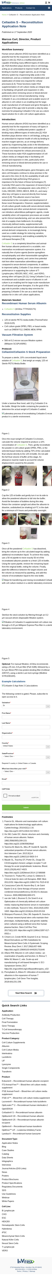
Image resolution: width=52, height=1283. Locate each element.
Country (5, 743)
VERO (5, 1251)
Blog (4, 1147)
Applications (6, 8)
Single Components (11, 1068)
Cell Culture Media (10, 1050)
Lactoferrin (6, 1057)
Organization (7, 733)
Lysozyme (6, 1064)
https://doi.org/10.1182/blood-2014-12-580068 (24, 873)
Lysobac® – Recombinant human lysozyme (21, 1134)
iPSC (4, 1232)
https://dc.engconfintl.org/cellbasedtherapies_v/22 (26, 969)
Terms (19, 1271)
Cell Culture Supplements (13, 1042)
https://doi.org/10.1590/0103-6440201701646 (24, 950)
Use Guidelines (9, 1194)
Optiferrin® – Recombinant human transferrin (22, 1126)
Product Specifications (12, 1183)
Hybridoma (7, 1229)
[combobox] (26, 706)
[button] (49, 8)
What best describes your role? (14, 769)
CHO (4, 1214)
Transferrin (6, 1072)
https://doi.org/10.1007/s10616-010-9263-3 (21, 831)
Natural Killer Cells (10, 1240)
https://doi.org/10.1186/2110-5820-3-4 (21, 857)
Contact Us (30, 8)
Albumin (5, 1046)
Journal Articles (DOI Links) (14, 1168)
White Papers (8, 1201)
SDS (4, 1190)
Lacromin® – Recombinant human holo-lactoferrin (24, 1102)
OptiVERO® (7, 1109)
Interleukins (7, 1053)
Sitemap (32, 1271)
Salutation (6, 703)
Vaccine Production (10, 1033)
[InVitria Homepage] (6, 2)
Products (18, 8)
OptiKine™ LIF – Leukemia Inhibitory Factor (21, 1130)
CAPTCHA (6, 789)
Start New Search (23, 993)
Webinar (5, 1198)
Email (4, 779)
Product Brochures (10, 1179)
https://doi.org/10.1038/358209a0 (19, 844)
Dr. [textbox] (4, 705)
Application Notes (10, 1143)
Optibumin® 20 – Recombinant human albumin (23, 1116)
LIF (3, 1061)
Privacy (25, 1271)
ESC (4, 1218)
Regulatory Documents (12, 1187)
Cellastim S (7, 243)
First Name (6, 713)
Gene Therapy (8, 1026)
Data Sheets (7, 1158)
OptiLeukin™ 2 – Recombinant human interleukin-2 (25, 1105)
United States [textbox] (8, 746)
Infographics (7, 1161)
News (4, 1172)
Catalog (5, 1154)
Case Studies (8, 1150)
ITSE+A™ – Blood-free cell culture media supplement (26, 1098)
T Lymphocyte (8, 1247)
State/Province (8, 753)
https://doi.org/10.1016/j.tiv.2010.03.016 (27, 911)
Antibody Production (11, 1015)
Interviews (6, 1165)
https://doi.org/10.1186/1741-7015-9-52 (31, 882)
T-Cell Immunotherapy (12, 1029)
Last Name (6, 723)
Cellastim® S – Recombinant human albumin (22, 1112)
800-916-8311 (20, 1269)
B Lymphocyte (8, 1211)
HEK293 (6, 1221)
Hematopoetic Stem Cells (13, 1225)
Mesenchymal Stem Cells (13, 1236)
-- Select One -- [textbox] (8, 756)
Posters (5, 1176)
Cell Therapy (8, 1019)
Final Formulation (10, 1022)
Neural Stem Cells (10, 1243)
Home (4, 15)
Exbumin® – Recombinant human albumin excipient (25, 1081)
